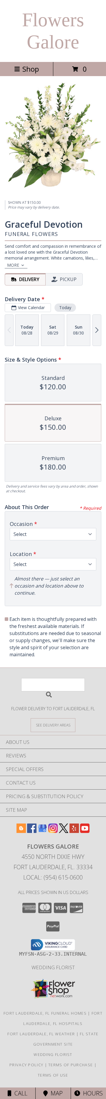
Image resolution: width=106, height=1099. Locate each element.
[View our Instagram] (53, 831)
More (13, 265)
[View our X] (63, 831)
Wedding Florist (53, 967)
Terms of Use (53, 1075)
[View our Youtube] (85, 831)
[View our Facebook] (32, 831)
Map (55, 1093)
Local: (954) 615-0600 (53, 877)
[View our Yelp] (74, 831)
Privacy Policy (26, 1064)
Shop (30, 69)
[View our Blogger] (21, 831)
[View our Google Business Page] (42, 831)
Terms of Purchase (70, 1064)
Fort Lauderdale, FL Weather (41, 1033)
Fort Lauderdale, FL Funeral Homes (45, 1013)
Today (65, 307)
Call (19, 1093)
